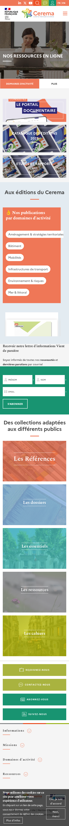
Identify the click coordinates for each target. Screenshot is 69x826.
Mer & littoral (17, 292)
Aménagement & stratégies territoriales (35, 234)
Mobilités (14, 257)
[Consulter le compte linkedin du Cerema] (19, 3)
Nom (43, 380)
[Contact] (45, 3)
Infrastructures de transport (28, 269)
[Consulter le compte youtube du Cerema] (30, 3)
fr (59, 2)
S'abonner (15, 404)
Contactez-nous (37, 684)
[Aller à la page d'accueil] (37, 12)
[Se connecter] (52, 3)
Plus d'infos (13, 820)
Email (11, 392)
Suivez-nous (37, 714)
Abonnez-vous (38, 699)
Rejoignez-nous (37, 669)
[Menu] (65, 13)
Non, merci (55, 814)
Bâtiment (14, 246)
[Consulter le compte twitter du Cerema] (25, 3)
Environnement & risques (26, 281)
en (63, 2)
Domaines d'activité (19, 83)
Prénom (12, 380)
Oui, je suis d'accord (55, 801)
